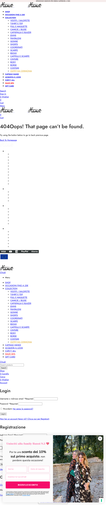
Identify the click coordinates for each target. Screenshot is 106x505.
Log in (3, 414)
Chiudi (3, 272)
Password (9, 403)
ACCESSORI (10, 189)
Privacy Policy (10, 494)
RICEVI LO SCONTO (28, 484)
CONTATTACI (10, 228)
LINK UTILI (9, 206)
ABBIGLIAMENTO (12, 151)
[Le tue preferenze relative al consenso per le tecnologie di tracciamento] (101, 500)
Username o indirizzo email (16, 398)
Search (3, 368)
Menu (2, 105)
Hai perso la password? (23, 408)
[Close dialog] (100, 438)
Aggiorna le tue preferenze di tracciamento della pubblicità (53, 264)
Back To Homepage (8, 140)
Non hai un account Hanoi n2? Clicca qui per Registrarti (24, 418)
